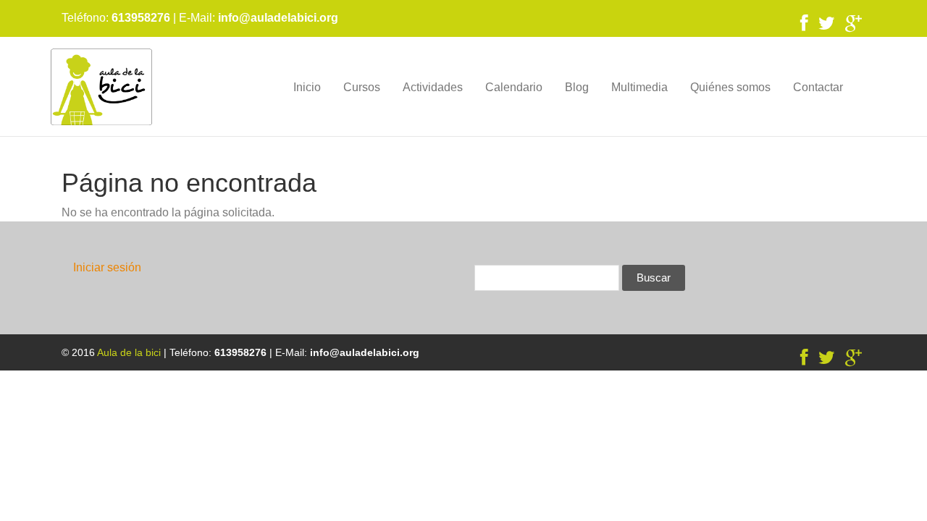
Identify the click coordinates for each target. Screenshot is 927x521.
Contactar (818, 87)
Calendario (513, 87)
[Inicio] (101, 86)
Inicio (307, 87)
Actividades (433, 87)
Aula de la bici (129, 352)
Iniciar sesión (107, 267)
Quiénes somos (730, 87)
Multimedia (639, 87)
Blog (577, 87)
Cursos (361, 87)
